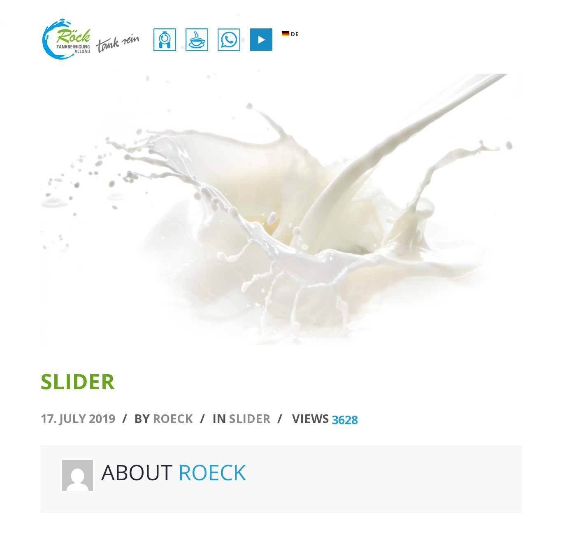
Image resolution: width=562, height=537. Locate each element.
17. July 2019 (77, 418)
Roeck (173, 418)
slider (249, 418)
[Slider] (281, 209)
